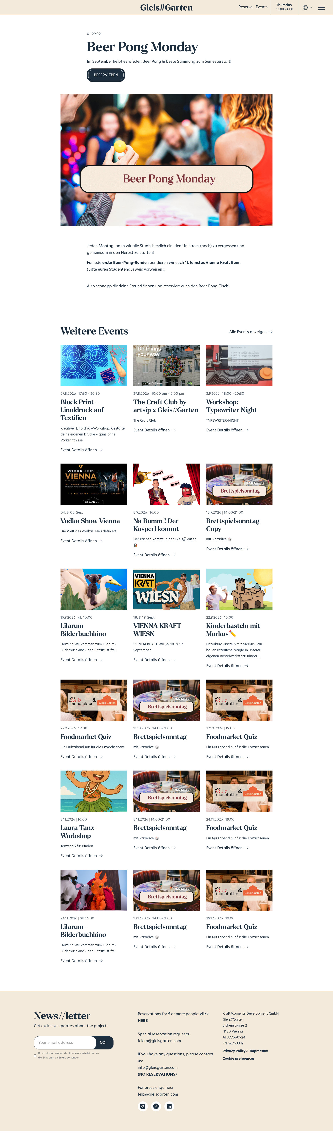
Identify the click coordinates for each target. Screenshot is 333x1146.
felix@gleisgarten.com (158, 1095)
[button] (284, 7)
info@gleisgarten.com (158, 1068)
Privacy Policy (231, 1050)
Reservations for (152, 1014)
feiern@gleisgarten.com (159, 1041)
